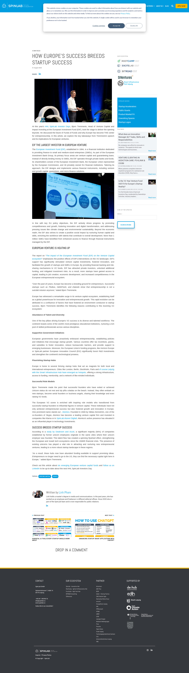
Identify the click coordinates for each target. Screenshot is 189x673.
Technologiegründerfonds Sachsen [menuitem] (105, 634)
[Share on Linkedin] (40, 74)
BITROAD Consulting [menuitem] (71, 594)
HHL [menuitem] (97, 606)
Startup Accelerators (127, 106)
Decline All (134, 26)
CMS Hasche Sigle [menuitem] (101, 596)
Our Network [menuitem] (148, 6)
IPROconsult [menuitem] (99, 609)
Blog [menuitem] (167, 6)
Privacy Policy (125, 13)
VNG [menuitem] (97, 641)
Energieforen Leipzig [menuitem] (101, 604)
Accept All (116, 26)
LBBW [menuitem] (97, 614)
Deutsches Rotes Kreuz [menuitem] (102, 599)
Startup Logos (124, 122)
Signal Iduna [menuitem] (99, 629)
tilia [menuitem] (97, 636)
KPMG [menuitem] (98, 611)
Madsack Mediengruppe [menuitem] (102, 621)
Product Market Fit (126, 114)
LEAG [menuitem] (97, 616)
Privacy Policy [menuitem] (46, 655)
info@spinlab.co (40, 601)
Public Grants (124, 110)
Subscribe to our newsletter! (44, 606)
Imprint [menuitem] (37, 655)
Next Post (109, 515)
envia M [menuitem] (98, 601)
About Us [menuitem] (159, 6)
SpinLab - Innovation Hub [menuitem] (72, 586)
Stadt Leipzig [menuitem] (99, 631)
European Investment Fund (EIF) (50, 149)
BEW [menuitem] (97, 591)
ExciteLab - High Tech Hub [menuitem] (73, 591)
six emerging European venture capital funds (78, 465)
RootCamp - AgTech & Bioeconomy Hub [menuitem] (76, 589)
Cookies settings (99, 26)
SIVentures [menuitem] (69, 596)
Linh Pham (65, 492)
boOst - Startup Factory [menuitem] (102, 594)
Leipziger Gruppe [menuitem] (100, 619)
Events (55, 476)
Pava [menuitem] (97, 624)
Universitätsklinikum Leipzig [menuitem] (104, 639)
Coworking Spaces (126, 118)
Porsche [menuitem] (98, 626)
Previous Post (38, 515)
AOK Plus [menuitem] (98, 589)
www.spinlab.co (40, 603)
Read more (152, 151)
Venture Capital (44, 476)
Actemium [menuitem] (99, 586)
